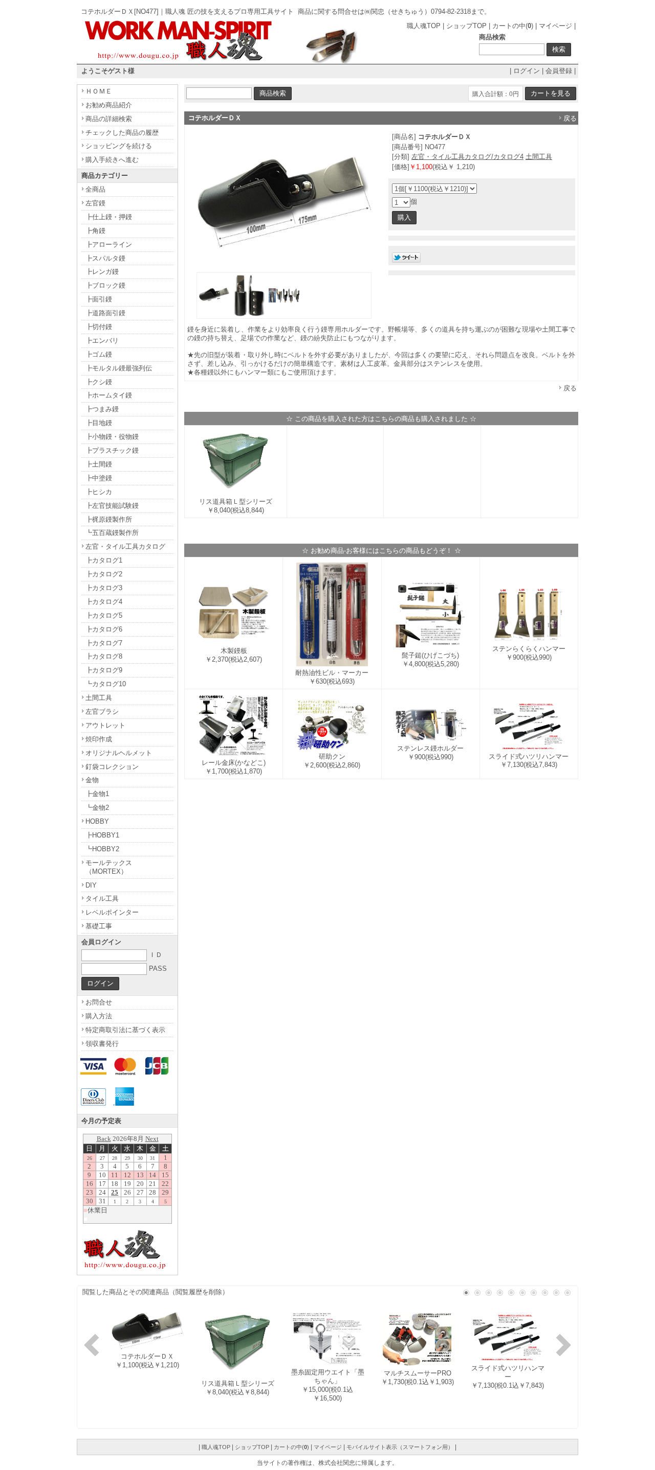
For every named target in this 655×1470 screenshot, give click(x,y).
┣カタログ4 (103, 601)
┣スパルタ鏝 (105, 258)
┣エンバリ (102, 340)
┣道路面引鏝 (105, 313)
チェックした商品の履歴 (122, 132)
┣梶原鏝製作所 (108, 519)
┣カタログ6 (103, 629)
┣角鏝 (95, 231)
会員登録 (558, 71)
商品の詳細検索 (108, 119)
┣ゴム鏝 (98, 354)
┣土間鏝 (98, 464)
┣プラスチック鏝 (112, 450)
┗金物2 (97, 807)
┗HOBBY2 (102, 849)
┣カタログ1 (103, 560)
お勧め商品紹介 (108, 105)
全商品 (95, 189)
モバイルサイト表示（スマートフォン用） (399, 1447)
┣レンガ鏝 (102, 271)
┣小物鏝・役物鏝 (112, 436)
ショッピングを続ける (118, 146)
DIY (91, 885)
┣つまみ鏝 (102, 409)
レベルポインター (112, 912)
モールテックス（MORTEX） (108, 867)
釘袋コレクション (112, 767)
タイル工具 (102, 898)
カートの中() (512, 26)
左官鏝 (95, 203)
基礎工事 (98, 926)
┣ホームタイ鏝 (108, 395)
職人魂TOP (424, 26)
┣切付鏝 (98, 327)
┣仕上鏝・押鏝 (108, 217)
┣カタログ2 (103, 574)
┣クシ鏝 (98, 382)
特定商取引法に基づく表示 (125, 1030)
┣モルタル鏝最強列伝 (118, 368)
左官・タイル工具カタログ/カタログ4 (467, 156)
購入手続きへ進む (112, 160)
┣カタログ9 (103, 670)
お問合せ (98, 1002)
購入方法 (98, 1016)
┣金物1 (97, 794)
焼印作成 (98, 739)
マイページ (555, 26)
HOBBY (97, 821)
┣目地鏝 (98, 423)
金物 (92, 780)
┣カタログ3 (103, 588)
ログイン (526, 71)
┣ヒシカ (98, 492)
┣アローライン (108, 244)
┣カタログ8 (103, 656)
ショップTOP (466, 26)
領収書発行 (102, 1043)
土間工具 (539, 156)
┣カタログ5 (103, 615)
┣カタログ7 (103, 643)
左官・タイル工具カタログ (125, 546)
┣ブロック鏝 (105, 285)
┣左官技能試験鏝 (112, 505)
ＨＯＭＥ (98, 91)
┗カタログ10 (105, 684)
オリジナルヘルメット (118, 753)
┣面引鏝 (98, 299)
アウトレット (105, 725)
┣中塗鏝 (98, 478)
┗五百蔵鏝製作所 (112, 532)
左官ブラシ (102, 711)
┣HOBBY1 (102, 835)
